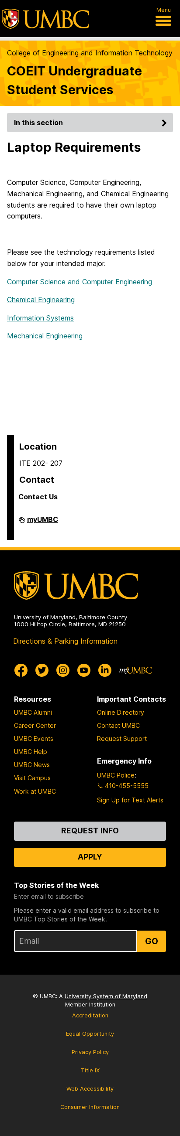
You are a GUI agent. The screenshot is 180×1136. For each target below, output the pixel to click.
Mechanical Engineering (45, 335)
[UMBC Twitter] (42, 670)
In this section (38, 122)
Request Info (90, 830)
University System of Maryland (106, 996)
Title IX (90, 1070)
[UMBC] (45, 19)
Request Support (122, 738)
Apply (90, 856)
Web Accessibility (90, 1088)
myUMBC (42, 523)
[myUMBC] (135, 670)
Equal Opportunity (90, 1033)
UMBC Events (33, 738)
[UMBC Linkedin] (104, 670)
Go (151, 941)
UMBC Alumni (33, 712)
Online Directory (120, 712)
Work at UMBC (35, 791)
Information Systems (40, 318)
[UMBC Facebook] (21, 670)
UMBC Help (30, 751)
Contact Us (38, 496)
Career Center (35, 725)
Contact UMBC (118, 725)
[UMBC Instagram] (63, 670)
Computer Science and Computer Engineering (79, 281)
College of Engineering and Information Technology (90, 52)
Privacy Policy (90, 1052)
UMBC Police (116, 775)
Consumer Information (90, 1107)
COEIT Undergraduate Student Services (74, 80)
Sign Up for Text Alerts (130, 800)
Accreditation (90, 1015)
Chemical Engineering (41, 299)
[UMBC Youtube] (83, 670)
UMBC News (32, 764)
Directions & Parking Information (65, 641)
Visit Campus (32, 777)
